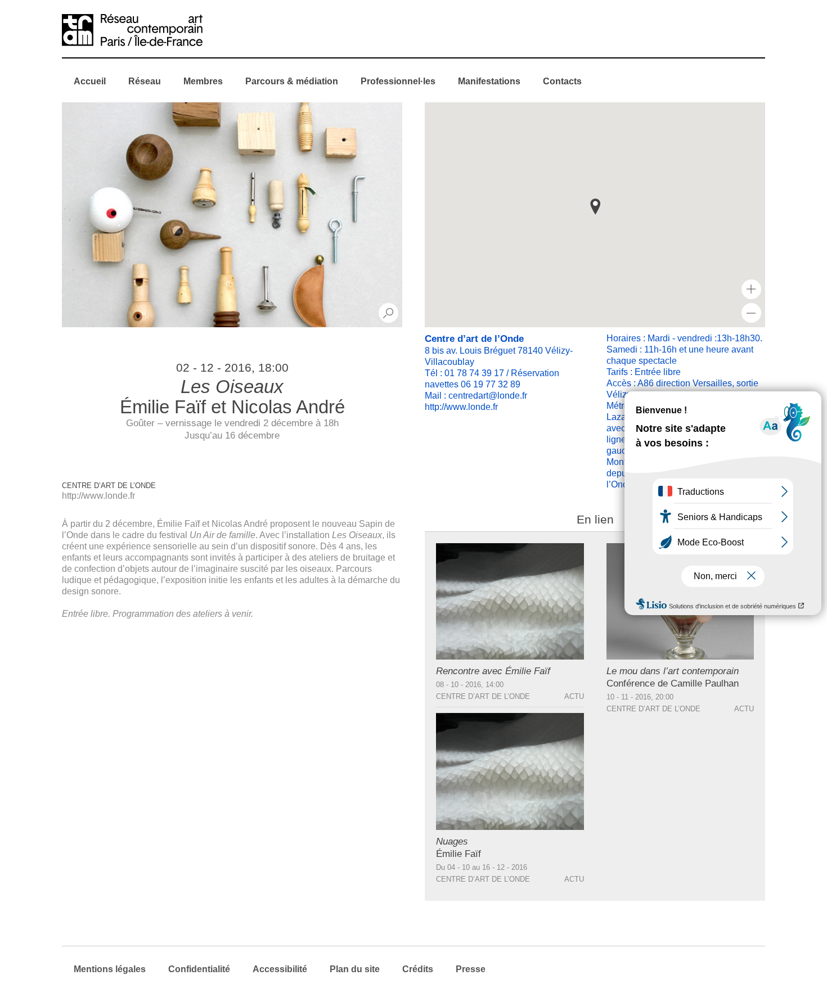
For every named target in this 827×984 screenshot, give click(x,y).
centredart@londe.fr (487, 395)
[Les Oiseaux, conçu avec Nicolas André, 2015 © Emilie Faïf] (232, 214)
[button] (595, 206)
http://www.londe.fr (98, 495)
